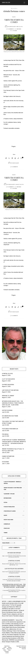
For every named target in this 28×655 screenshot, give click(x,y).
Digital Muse (7, 646)
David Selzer (6, 2)
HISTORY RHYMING (7, 410)
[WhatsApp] (15, 158)
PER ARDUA (5, 434)
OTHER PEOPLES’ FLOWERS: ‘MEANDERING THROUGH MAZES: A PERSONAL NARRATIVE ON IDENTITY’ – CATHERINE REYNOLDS (14, 441)
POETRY (14, 17)
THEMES (5, 532)
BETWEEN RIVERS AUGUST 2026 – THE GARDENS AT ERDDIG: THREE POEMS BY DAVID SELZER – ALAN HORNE (13, 403)
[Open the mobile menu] (24, 3)
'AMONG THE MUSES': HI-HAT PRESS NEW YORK (13, 488)
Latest (5, 647)
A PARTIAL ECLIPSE (7, 373)
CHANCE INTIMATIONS (8, 456)
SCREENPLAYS (7, 524)
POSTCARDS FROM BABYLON (10, 428)
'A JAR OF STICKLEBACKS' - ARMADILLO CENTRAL (12, 482)
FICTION (5, 502)
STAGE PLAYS (7, 528)
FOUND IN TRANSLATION (9, 506)
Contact (7, 652)
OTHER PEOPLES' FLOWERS (10, 511)
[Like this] (21, 158)
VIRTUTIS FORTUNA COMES (14, 21)
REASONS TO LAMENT (8, 395)
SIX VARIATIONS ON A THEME (10, 416)
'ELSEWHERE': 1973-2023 (9, 493)
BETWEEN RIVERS (7, 498)
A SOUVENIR (5, 461)
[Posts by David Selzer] (6, 26)
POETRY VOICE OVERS (8, 519)
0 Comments (11, 29)
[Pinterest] (12, 158)
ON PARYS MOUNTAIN (8, 384)
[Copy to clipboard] (18, 158)
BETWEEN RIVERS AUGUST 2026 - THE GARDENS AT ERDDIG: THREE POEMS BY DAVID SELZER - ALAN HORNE (14, 586)
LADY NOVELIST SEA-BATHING (10, 390)
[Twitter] (9, 158)
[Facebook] (6, 158)
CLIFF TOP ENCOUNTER (8, 379)
